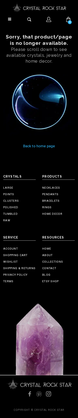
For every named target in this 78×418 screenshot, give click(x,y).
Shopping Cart (15, 255)
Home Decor (52, 213)
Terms (8, 281)
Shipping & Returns (19, 268)
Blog (46, 274)
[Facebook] (29, 393)
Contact (49, 268)
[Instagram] (48, 393)
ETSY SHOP (50, 281)
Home (46, 248)
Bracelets (51, 200)
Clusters (11, 200)
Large (8, 187)
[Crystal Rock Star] (39, 7)
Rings (47, 207)
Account (10, 248)
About (47, 255)
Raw (6, 220)
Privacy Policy (15, 274)
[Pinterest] (39, 393)
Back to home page (39, 146)
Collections (52, 261)
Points (8, 194)
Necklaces (51, 187)
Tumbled (10, 213)
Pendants (50, 194)
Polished (10, 207)
